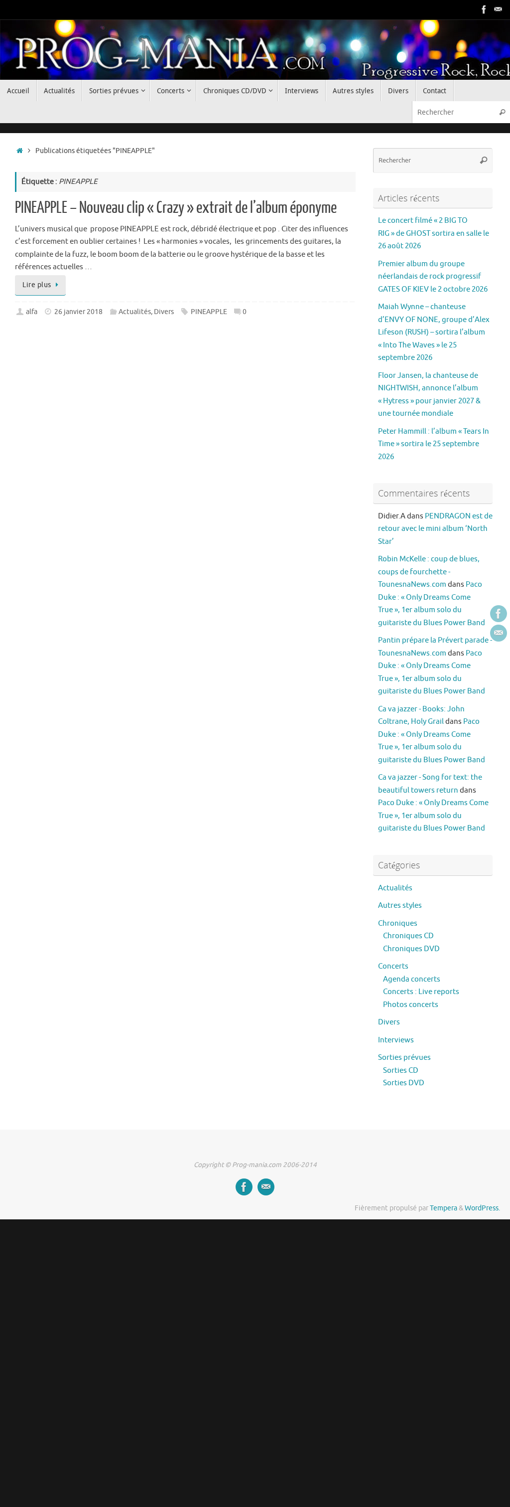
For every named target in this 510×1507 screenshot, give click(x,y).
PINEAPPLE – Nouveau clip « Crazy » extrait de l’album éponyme (176, 208)
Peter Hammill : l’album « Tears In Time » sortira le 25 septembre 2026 (433, 444)
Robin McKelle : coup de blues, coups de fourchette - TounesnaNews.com (429, 571)
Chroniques (397, 923)
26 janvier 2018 (78, 312)
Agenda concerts (411, 979)
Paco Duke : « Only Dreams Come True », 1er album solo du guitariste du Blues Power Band (433, 815)
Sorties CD (400, 1070)
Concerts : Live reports (421, 992)
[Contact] (498, 9)
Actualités (135, 312)
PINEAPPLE (209, 312)
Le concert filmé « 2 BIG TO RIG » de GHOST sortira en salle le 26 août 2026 (433, 233)
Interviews (396, 1040)
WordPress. (482, 1208)
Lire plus (36, 285)
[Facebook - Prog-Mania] (484, 9)
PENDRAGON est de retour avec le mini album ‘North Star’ (435, 528)
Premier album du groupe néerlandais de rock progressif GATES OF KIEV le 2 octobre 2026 (433, 276)
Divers (164, 312)
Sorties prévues (404, 1057)
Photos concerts (410, 1004)
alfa (31, 312)
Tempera (443, 1208)
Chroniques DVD (411, 949)
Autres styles (400, 905)
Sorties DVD (403, 1083)
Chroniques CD (408, 936)
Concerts (393, 966)
